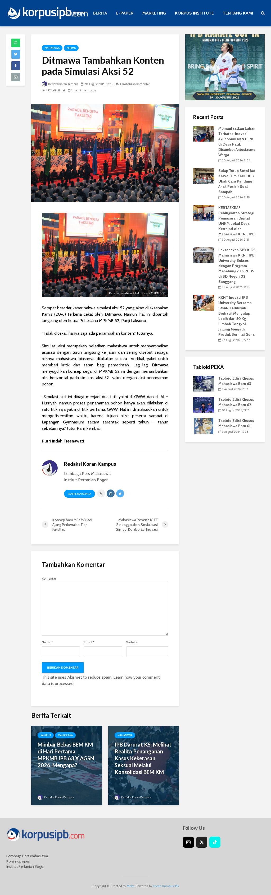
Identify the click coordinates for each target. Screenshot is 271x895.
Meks (130, 886)
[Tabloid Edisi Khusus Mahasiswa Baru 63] (203, 383)
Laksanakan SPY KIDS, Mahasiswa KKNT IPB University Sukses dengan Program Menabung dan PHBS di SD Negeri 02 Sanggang (237, 266)
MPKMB (71, 48)
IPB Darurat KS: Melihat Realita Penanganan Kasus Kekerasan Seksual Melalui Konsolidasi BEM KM (143, 758)
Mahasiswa (52, 48)
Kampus (45, 735)
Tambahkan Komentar (135, 84)
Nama (47, 642)
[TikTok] (214, 842)
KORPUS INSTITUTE (194, 13)
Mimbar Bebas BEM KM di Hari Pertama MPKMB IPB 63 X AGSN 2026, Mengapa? (66, 754)
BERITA (100, 13)
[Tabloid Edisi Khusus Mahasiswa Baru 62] (203, 404)
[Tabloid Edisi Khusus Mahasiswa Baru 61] (203, 425)
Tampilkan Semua (79, 494)
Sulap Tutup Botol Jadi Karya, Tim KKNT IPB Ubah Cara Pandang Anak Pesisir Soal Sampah (237, 181)
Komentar (49, 578)
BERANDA (74, 13)
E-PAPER (124, 13)
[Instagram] (188, 842)
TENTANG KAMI (238, 13)
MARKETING (154, 13)
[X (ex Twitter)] (201, 842)
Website (132, 642)
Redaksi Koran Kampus (63, 84)
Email (89, 642)
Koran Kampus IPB (166, 886)
